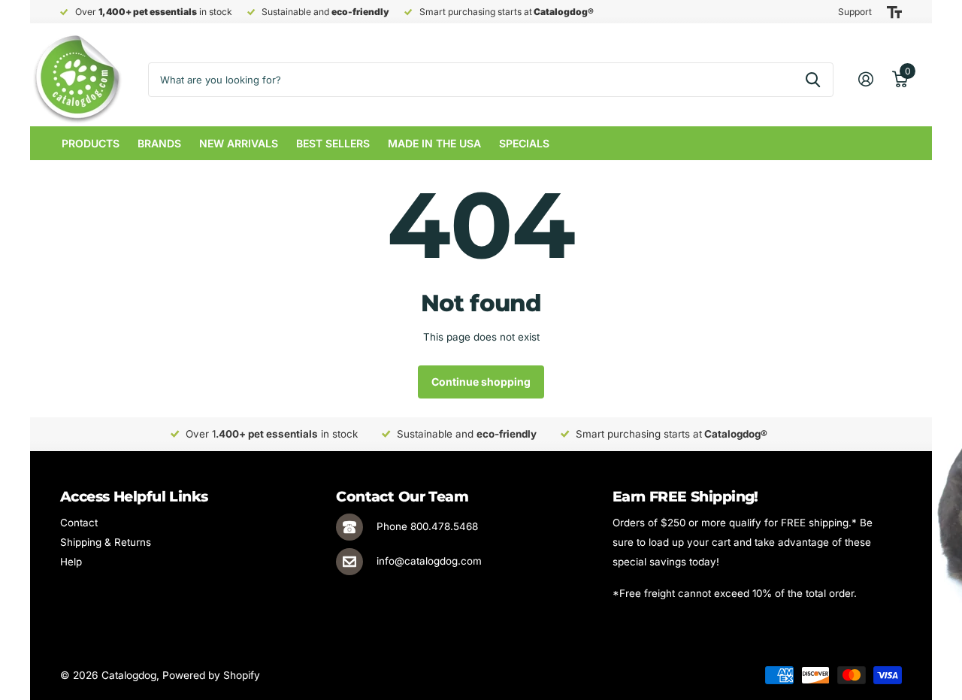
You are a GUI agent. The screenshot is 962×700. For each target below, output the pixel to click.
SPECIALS (524, 143)
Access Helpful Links (134, 496)
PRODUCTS (90, 143)
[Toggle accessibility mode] (894, 12)
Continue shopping (481, 381)
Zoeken (812, 79)
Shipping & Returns (105, 542)
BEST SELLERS (333, 143)
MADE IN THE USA (434, 143)
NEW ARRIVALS (238, 143)
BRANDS (159, 143)
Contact (79, 523)
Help (71, 562)
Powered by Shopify (211, 675)
